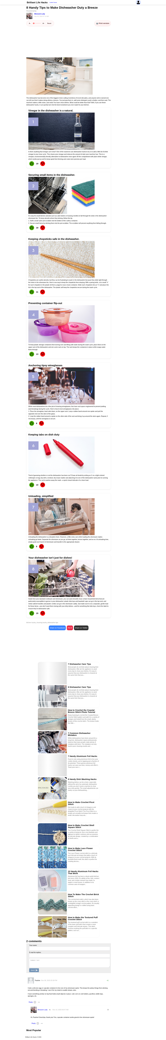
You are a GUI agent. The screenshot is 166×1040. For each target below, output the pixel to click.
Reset (49, 23)
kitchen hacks (31, 622)
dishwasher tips (52, 622)
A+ (43, 23)
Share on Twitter (81, 628)
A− (30, 23)
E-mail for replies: (35, 952)
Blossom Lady (39, 14)
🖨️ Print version (102, 23)
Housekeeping (31, 11)
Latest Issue (53, 2)
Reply (31, 1002)
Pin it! (70, 628)
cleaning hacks (41, 622)
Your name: (33, 945)
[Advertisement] (68, 42)
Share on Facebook (57, 628)
